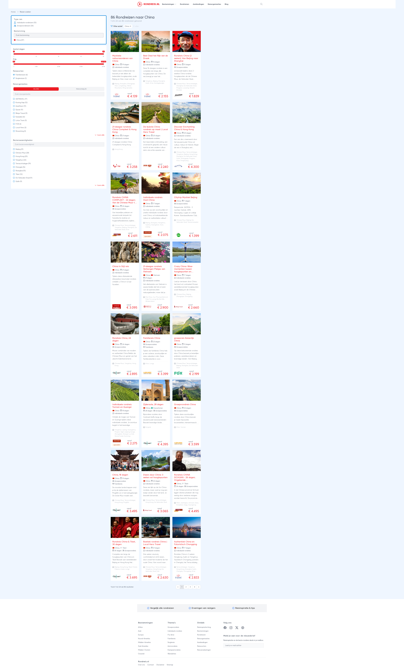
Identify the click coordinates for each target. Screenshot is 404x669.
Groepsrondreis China (185, 404)
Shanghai (123, 83)
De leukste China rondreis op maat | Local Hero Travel (155, 129)
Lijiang (124, 430)
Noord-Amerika (144, 638)
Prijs (14, 59)
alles (137, 26)
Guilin (147, 83)
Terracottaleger (191, 83)
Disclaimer (160, 665)
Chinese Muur (181, 83)
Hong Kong (119, 149)
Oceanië (141, 654)
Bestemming (19, 31)
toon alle (100, 135)
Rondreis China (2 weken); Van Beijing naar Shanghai (186, 58)
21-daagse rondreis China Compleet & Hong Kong (124, 129)
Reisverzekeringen (204, 650)
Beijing (117, 83)
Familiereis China (151, 338)
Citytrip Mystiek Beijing (185, 197)
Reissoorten (18, 71)
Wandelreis (172, 654)
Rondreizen (201, 635)
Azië (139, 631)
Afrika (140, 627)
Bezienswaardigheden (23, 140)
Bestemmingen (203, 631)
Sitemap (170, 665)
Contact (150, 665)
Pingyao (179, 88)
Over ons (141, 665)
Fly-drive (171, 635)
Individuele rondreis (175, 631)
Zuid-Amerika (143, 646)
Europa (141, 635)
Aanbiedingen (202, 642)
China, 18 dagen (120, 475)
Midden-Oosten (144, 650)
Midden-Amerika (144, 642)
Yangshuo (149, 81)
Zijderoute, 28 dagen (153, 404)
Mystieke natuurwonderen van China (122, 58)
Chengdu (179, 571)
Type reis (18, 19)
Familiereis (171, 638)
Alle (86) (36, 89)
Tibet (178, 503)
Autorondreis (172, 646)
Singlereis (171, 642)
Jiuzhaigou (184, 503)
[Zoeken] (261, 4)
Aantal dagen (19, 49)
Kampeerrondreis (174, 650)
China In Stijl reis (120, 266)
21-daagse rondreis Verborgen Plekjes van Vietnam (154, 269)
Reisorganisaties (20, 84)
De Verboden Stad (190, 86)
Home (13, 12)
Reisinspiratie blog (204, 627)
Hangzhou (161, 222)
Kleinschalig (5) (81, 89)
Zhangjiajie (131, 83)
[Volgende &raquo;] (199, 587)
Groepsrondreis (173, 627)
